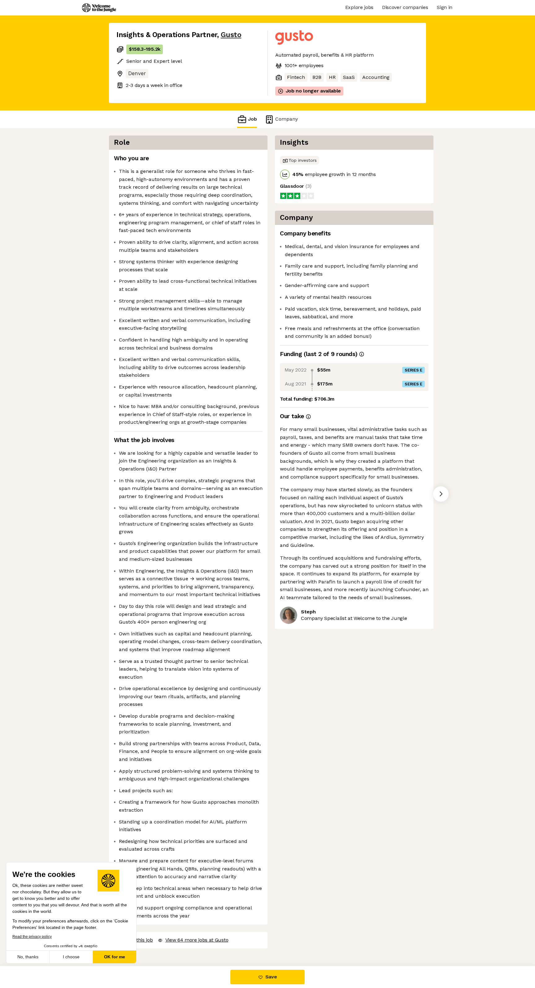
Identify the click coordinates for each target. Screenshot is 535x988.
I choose (71, 956)
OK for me (114, 956)
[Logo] (99, 7)
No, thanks (27, 956)
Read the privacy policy (32, 936)
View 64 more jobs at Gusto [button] (196, 940)
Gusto (231, 35)
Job (252, 119)
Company (286, 119)
